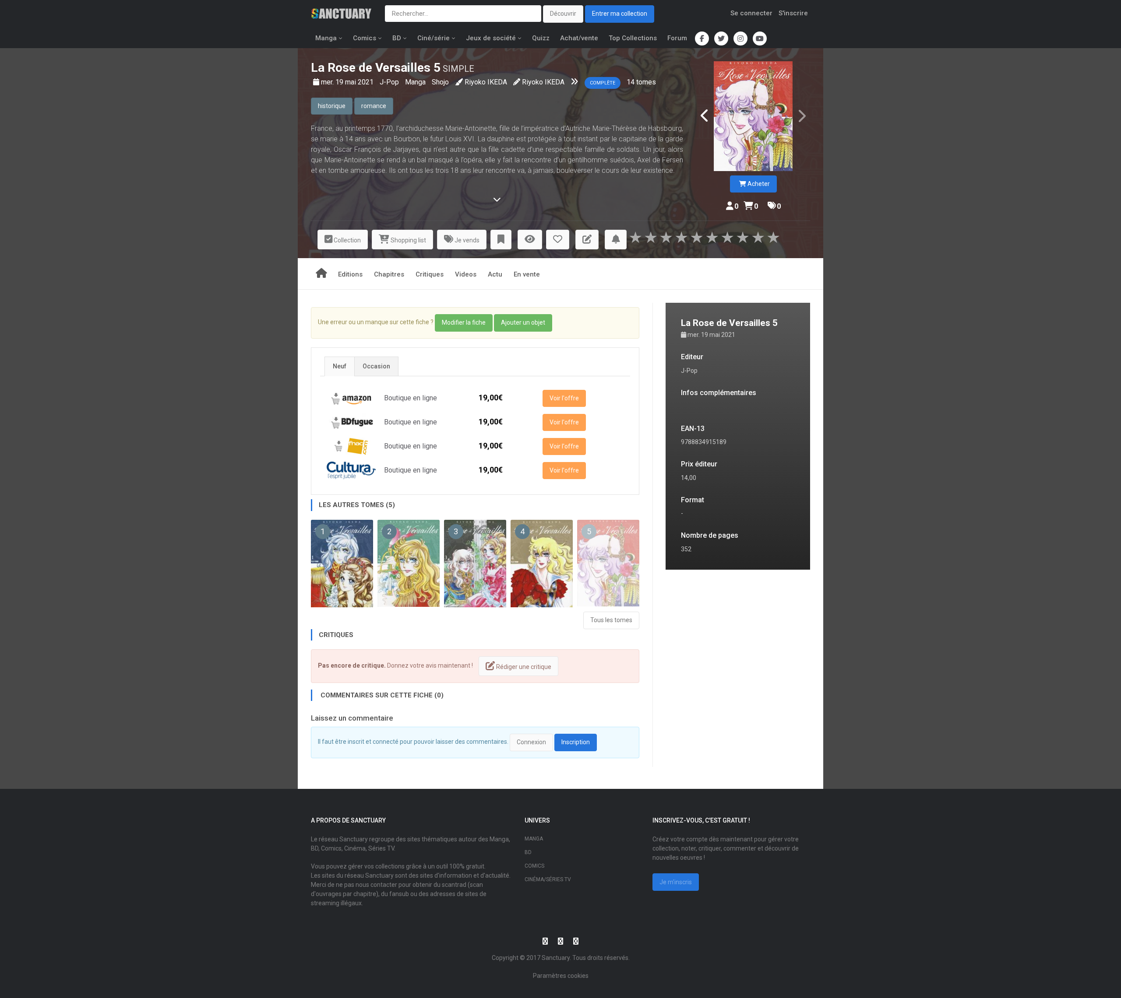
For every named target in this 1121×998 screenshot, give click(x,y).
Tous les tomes (611, 619)
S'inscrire (793, 13)
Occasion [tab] (376, 366)
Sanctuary (556, 957)
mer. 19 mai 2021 (348, 82)
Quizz (541, 38)
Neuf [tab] (339, 366)
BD (396, 38)
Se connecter (751, 13)
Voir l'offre (564, 398)
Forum (677, 38)
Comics (364, 38)
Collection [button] (346, 240)
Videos (465, 274)
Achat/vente (579, 38)
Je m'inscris (675, 882)
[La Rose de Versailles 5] (753, 116)
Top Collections (633, 38)
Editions (350, 274)
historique (331, 105)
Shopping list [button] (407, 240)
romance (373, 105)
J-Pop (390, 82)
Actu (495, 274)
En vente (527, 274)
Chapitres (389, 274)
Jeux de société (491, 38)
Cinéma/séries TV (548, 879)
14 (631, 82)
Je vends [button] (466, 240)
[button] (500, 239)
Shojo (440, 82)
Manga (326, 38)
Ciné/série (433, 38)
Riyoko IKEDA (486, 82)
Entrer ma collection (619, 13)
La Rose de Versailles (370, 67)
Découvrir (563, 13)
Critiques (430, 274)
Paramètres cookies (561, 975)
